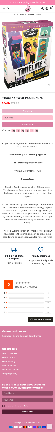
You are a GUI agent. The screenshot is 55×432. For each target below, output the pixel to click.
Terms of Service (10, 369)
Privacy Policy (9, 365)
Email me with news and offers (17, 406)
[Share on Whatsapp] (27, 130)
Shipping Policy (9, 373)
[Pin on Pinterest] (22, 130)
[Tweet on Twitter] (18, 130)
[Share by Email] (32, 130)
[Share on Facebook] (13, 130)
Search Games (9, 353)
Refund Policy (8, 357)
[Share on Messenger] (36, 130)
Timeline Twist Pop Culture (30, 14)
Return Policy (8, 361)
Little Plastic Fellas (34, 423)
